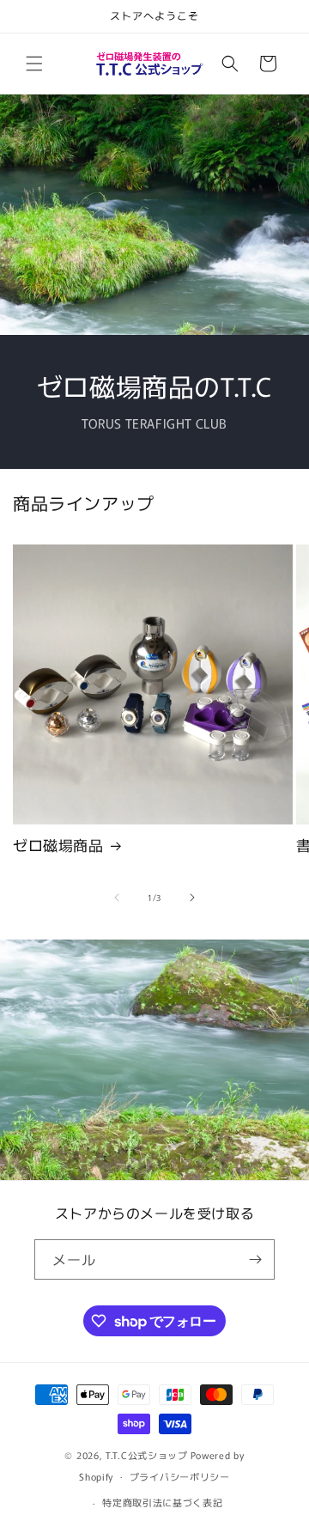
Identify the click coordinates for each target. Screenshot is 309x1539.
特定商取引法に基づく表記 (162, 1502)
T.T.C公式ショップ (147, 1455)
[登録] (255, 1259)
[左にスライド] (117, 897)
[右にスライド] (192, 897)
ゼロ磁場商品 (58, 845)
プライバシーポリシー (180, 1476)
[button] (34, 63)
